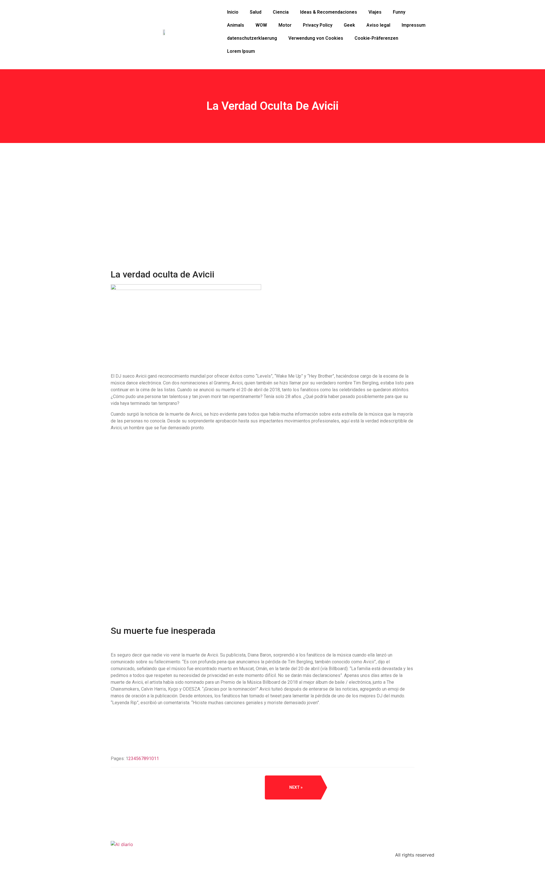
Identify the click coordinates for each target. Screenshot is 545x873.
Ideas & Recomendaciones (328, 12)
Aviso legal (378, 25)
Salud (255, 12)
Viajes (375, 12)
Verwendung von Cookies (315, 38)
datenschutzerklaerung (252, 38)
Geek (349, 25)
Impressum (413, 25)
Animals (235, 25)
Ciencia (281, 12)
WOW (261, 25)
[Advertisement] (262, 227)
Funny (399, 12)
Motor (285, 25)
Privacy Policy (317, 25)
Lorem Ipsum (241, 51)
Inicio (232, 12)
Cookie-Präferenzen (376, 38)
